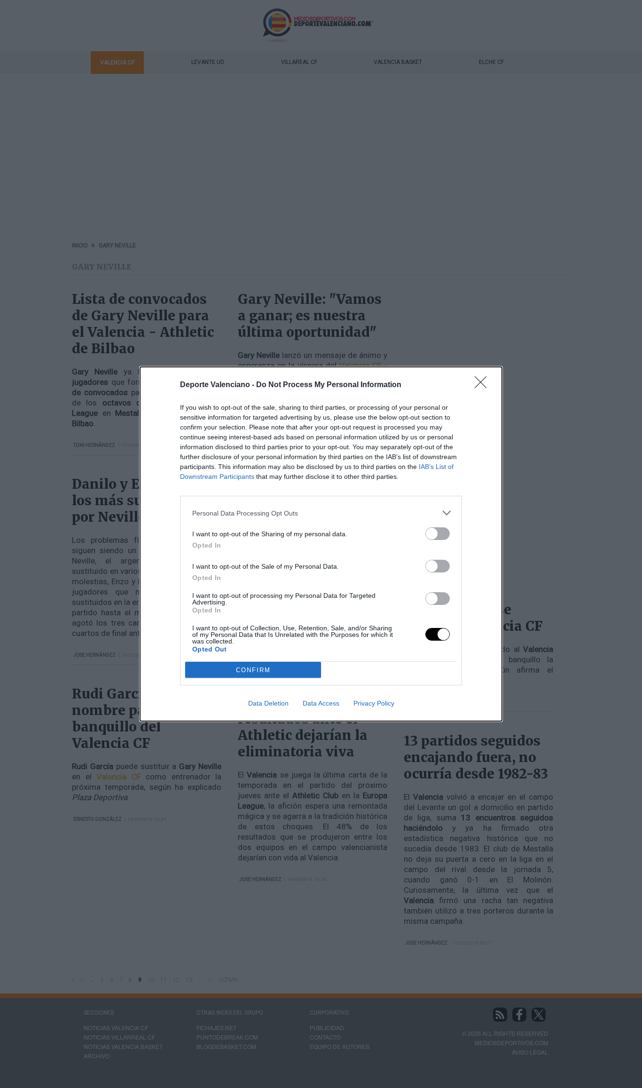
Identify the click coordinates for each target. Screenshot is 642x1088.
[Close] (484, 385)
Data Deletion (268, 703)
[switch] (437, 533)
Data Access (321, 703)
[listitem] (321, 513)
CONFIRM (253, 670)
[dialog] (321, 544)
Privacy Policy (373, 703)
